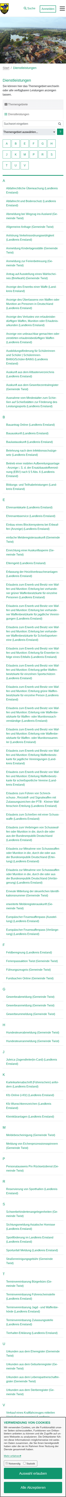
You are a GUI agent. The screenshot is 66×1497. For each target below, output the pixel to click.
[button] (29, 7)
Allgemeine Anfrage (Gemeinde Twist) (30, 226)
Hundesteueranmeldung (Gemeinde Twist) (32, 1041)
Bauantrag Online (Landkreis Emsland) (30, 424)
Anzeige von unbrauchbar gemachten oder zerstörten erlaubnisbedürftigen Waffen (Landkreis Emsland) (32, 338)
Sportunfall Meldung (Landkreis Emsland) (32, 1250)
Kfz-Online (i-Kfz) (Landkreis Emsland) (30, 1095)
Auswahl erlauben (33, 1473)
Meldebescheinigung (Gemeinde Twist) (30, 1135)
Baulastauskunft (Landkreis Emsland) (29, 441)
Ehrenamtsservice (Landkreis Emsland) (30, 516)
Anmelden (48, 8)
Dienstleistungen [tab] (18, 114)
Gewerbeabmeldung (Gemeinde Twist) (30, 996)
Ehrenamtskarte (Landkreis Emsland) (29, 507)
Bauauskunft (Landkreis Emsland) (27, 433)
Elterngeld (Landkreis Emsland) (26, 563)
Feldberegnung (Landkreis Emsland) (29, 952)
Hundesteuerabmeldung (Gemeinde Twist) (32, 1032)
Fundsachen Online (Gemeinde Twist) (30, 978)
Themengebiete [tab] (18, 104)
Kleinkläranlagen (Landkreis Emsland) (30, 1116)
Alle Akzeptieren (33, 1487)
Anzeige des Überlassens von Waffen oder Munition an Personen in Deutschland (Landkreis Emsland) (32, 304)
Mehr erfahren (12, 1455)
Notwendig (14, 1463)
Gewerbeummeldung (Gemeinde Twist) (30, 1014)
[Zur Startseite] (4, 8)
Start (6, 68)
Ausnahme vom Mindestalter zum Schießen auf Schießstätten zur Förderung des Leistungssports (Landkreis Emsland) (31, 402)
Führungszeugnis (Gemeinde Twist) (28, 969)
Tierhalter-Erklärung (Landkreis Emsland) (32, 1332)
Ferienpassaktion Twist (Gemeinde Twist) (32, 961)
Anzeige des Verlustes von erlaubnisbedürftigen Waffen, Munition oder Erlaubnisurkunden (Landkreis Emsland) (32, 321)
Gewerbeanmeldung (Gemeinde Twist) (30, 1005)
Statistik (30, 1463)
